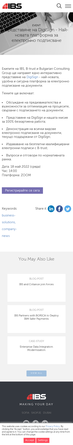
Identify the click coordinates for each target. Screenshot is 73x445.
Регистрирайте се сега (22, 190)
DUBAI (47, 413)
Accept (29, 440)
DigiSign (32, 77)
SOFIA (25, 413)
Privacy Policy (53, 426)
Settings (43, 440)
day (49, 404)
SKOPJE (36, 413)
